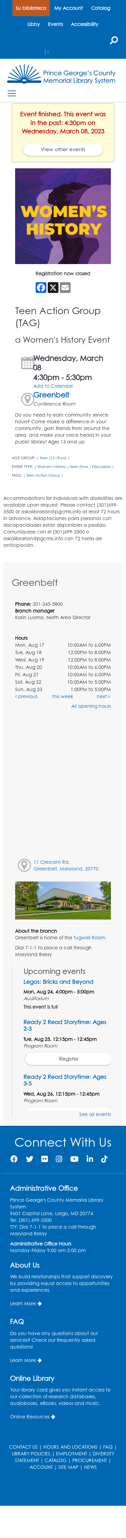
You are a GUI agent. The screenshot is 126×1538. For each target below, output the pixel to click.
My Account (68, 8)
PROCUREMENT (89, 1460)
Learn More (23, 1303)
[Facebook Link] (14, 1158)
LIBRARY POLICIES (31, 1453)
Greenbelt (51, 394)
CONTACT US (23, 1447)
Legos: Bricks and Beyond (58, 981)
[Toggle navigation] (11, 93)
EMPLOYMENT (71, 1453)
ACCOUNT (41, 1467)
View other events (63, 149)
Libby (34, 24)
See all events (95, 1114)
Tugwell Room (89, 937)
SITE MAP (68, 1467)
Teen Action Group (43, 475)
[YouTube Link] (74, 1158)
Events (55, 24)
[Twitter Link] (29, 1158)
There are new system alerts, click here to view (60, 1488)
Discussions (101, 466)
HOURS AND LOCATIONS (70, 1447)
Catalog (100, 8)
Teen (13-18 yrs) (53, 458)
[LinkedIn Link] (90, 1158)
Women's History (51, 466)
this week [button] (62, 696)
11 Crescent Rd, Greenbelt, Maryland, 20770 (66, 865)
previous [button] (27, 696)
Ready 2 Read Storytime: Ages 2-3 (65, 1025)
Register (69, 1059)
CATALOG (56, 1460)
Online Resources (29, 1416)
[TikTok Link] (104, 1158)
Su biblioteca (31, 8)
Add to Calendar (53, 386)
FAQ (108, 1447)
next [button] (102, 696)
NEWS (90, 1467)
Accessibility (84, 24)
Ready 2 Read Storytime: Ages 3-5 (65, 1080)
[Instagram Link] (59, 1158)
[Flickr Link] (44, 1158)
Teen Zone (79, 466)
